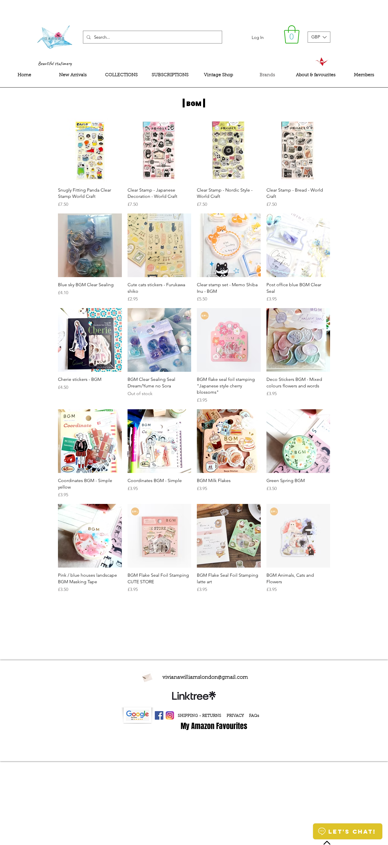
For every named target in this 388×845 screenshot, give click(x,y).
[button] (291, 34)
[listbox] (319, 37)
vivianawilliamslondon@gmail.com (205, 677)
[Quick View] (90, 150)
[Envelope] (147, 677)
